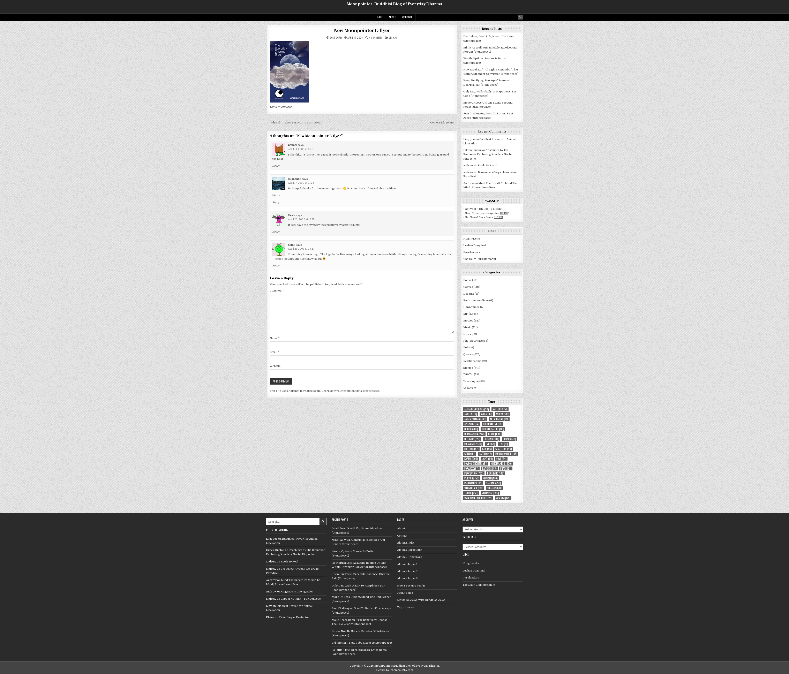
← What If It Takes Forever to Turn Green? (295, 122)
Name (275, 338)
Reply (275, 165)
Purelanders (471, 252)
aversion (471, 424)
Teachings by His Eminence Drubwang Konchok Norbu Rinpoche (487, 154)
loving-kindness (475, 463)
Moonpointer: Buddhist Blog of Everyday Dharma (394, 4)
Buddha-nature (493, 429)
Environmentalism (475, 300)
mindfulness (501, 463)
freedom (471, 449)
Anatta (470, 414)
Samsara (493, 483)
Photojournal (472, 340)
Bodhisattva (492, 424)
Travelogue (471, 381)
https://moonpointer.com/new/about (298, 258)
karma (471, 459)
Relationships (472, 361)
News (467, 334)
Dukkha (509, 439)
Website (275, 366)
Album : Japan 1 (407, 564)
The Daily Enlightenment (479, 258)
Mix (465, 313)
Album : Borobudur (409, 549)
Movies (468, 320)
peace (505, 468)
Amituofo (500, 409)
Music (467, 327)
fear (503, 444)
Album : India (405, 542)
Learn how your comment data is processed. (351, 390)
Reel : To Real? (487, 165)
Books (467, 280)
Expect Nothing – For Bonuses (301, 598)
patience (489, 468)
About (392, 17)
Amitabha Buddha (476, 409)
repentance (473, 483)
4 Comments (376, 37)
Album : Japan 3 (407, 578)
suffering (494, 488)
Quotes (468, 354)
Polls (466, 347)
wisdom (503, 498)
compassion (474, 434)
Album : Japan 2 (407, 571)
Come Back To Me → (443, 122)
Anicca (502, 414)
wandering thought (478, 498)
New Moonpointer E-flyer (362, 30)
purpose (471, 478)
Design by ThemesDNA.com (394, 670)
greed (469, 454)
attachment (499, 419)
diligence (491, 439)
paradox (471, 468)
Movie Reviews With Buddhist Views (421, 599)
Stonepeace (473, 488)
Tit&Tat (468, 374)
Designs (393, 37)
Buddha (471, 429)
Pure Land (495, 473)
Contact (407, 17)
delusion (472, 439)
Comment (277, 290)
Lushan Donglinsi (474, 245)
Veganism (469, 387)
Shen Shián (336, 37)
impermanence (506, 454)
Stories (468, 367)
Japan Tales (405, 592)
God (487, 449)
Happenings (471, 307)
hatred (485, 454)
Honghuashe (471, 238)
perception (473, 473)
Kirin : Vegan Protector (294, 617)
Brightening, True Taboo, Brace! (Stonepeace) (362, 642)
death (494, 434)
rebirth (490, 478)
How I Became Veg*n (411, 585)
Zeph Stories (405, 607)
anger (486, 414)
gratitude (503, 449)
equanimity (473, 444)
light (487, 459)
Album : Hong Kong (409, 557)
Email (274, 352)
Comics (468, 286)
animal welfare (475, 419)
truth (471, 493)
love (501, 459)
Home (380, 17)
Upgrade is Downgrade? (297, 591)
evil (490, 444)
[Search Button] (520, 17)
